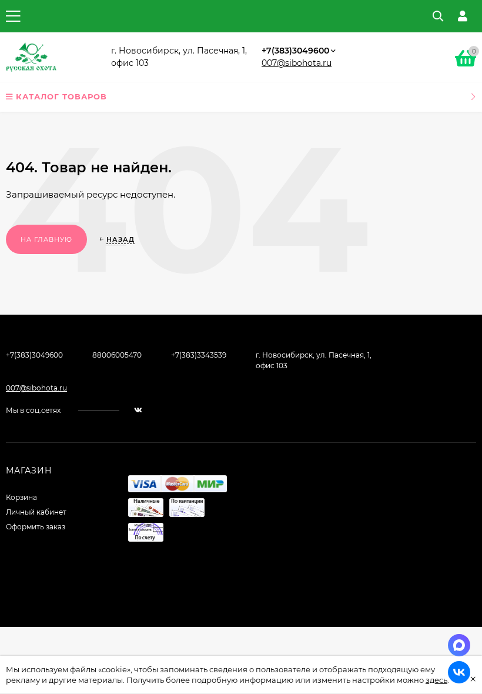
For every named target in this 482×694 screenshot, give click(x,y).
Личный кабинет (36, 512)
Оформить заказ (35, 526)
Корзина (21, 497)
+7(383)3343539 (198, 355)
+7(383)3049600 (295, 50)
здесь (436, 680)
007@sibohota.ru (297, 63)
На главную (46, 239)
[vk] (138, 410)
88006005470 (117, 355)
